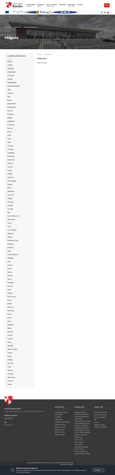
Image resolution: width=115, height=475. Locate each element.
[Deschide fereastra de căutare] (101, 12)
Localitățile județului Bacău (31, 27)
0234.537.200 (8, 418)
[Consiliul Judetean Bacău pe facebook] (104, 12)
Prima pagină (7, 27)
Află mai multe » (26, 472)
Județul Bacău (17, 27)
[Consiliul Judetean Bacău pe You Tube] (107, 12)
